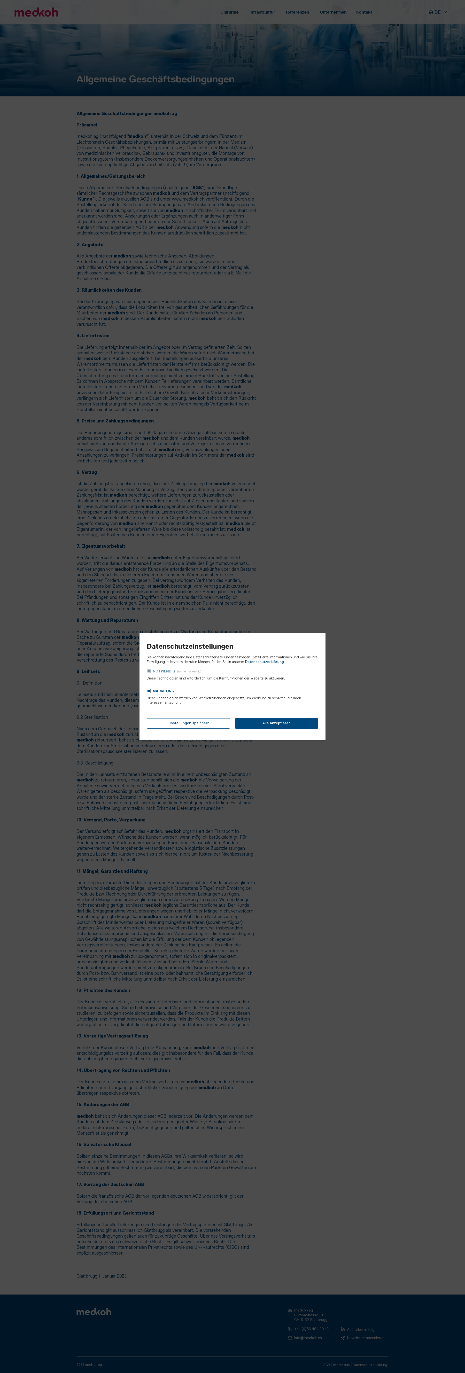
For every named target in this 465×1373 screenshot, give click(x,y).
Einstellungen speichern (188, 723)
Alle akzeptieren (277, 723)
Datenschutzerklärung (264, 662)
